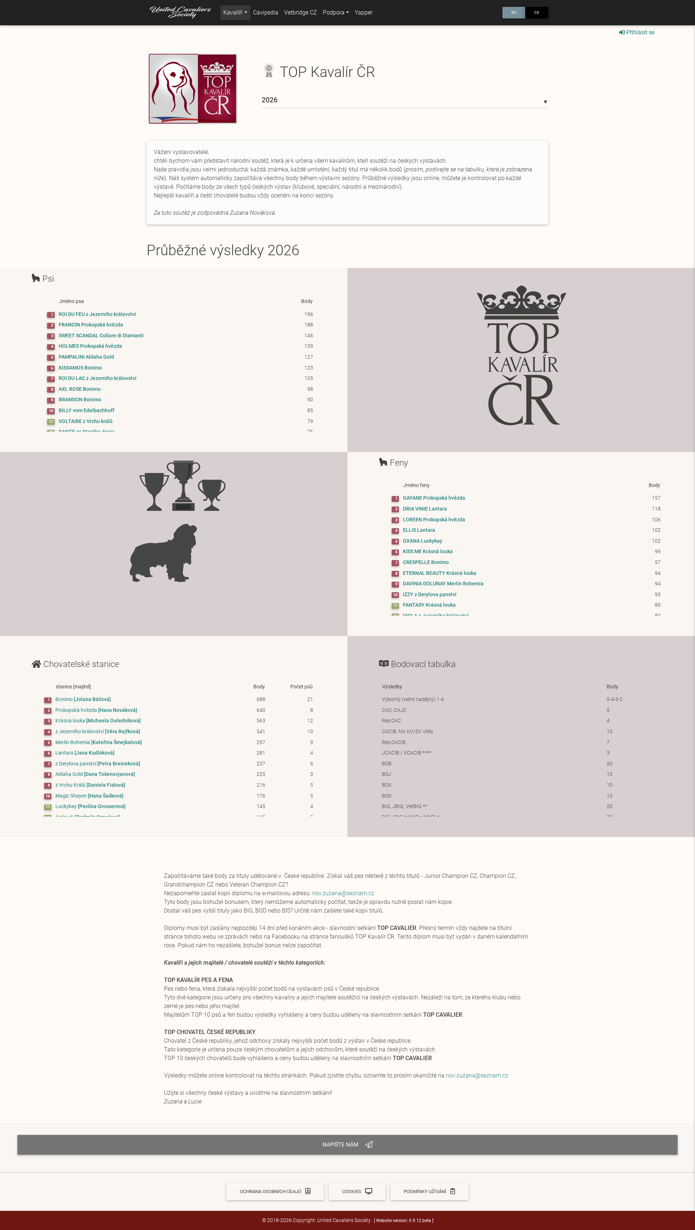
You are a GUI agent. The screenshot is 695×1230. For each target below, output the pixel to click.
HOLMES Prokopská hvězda (90, 346)
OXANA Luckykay (422, 541)
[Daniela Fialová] (90, 785)
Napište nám (341, 1144)
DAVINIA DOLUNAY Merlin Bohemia (443, 584)
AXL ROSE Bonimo (80, 389)
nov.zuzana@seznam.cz (343, 893)
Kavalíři (233, 12)
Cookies (352, 1191)
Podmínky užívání (425, 1191)
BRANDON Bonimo (80, 400)
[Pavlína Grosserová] (90, 806)
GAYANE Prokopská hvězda (434, 498)
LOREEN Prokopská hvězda (434, 520)
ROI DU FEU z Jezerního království (97, 314)
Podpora (334, 12)
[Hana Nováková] (96, 710)
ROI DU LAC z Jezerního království (97, 378)
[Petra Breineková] (97, 764)
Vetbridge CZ (300, 12)
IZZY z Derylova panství (429, 594)
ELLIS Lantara (419, 530)
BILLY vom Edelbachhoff (86, 410)
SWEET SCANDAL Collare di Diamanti (101, 336)
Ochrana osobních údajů (271, 1191)
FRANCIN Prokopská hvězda (91, 325)
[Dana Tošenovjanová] (95, 774)
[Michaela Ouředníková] (98, 721)
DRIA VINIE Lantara (425, 509)
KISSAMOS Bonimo (80, 368)
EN (513, 12)
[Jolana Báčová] (83, 699)
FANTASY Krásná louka (429, 605)
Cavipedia (265, 12)
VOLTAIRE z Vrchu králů (86, 421)
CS (536, 12)
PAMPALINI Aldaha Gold (86, 357)
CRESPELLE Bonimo (426, 562)
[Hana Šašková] (89, 796)
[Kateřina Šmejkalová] (98, 742)
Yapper (363, 12)
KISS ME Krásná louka (428, 551)
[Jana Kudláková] (84, 753)
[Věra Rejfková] (97, 732)
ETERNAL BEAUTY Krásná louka (439, 573)
